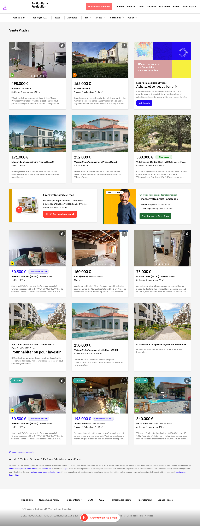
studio (52, 472)
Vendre (131, 6)
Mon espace (189, 6)
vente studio (46, 468)
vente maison (14, 468)
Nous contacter (73, 499)
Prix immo (164, 6)
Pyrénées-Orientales (53, 459)
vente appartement (29, 468)
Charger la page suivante (21, 452)
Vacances (151, 6)
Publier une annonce (99, 6)
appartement (43, 472)
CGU (90, 499)
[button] (31, 75)
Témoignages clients (121, 499)
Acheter (120, 6)
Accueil (13, 459)
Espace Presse (165, 499)
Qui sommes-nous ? (49, 499)
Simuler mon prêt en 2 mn (155, 216)
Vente (23, 459)
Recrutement (145, 499)
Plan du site (27, 499)
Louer (141, 6)
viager (65, 468)
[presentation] (12, 61)
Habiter (176, 6)
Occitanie (35, 459)
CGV (101, 499)
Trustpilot (66, 509)
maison (34, 472)
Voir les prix (144, 103)
